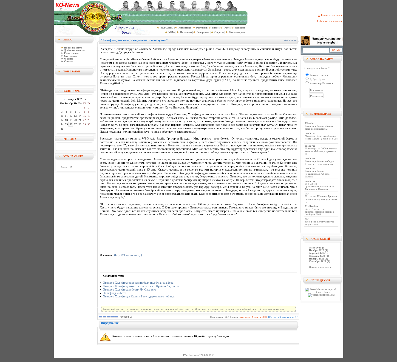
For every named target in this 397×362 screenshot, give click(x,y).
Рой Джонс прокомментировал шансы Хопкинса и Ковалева (319, 186)
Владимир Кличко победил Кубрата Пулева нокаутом (319, 162)
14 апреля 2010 (258, 317)
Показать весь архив (320, 266)
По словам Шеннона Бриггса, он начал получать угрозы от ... (321, 199)
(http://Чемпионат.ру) (128, 255)
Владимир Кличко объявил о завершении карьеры (320, 127)
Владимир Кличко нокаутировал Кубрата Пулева (317, 174)
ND (307, 193)
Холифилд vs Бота (114, 293)
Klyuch (309, 123)
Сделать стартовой (332, 15)
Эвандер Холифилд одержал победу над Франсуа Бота (138, 282)
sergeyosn (244, 317)
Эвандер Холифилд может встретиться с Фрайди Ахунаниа (141, 286)
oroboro (309, 133)
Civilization (311, 206)
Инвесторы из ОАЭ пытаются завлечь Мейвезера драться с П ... (321, 151)
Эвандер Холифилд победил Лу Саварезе (129, 289)
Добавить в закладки (331, 21)
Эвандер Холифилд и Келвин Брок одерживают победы (139, 296)
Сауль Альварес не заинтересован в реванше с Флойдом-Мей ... (319, 212)
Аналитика (290, 40)
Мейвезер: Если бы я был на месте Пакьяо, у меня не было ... (321, 138)
